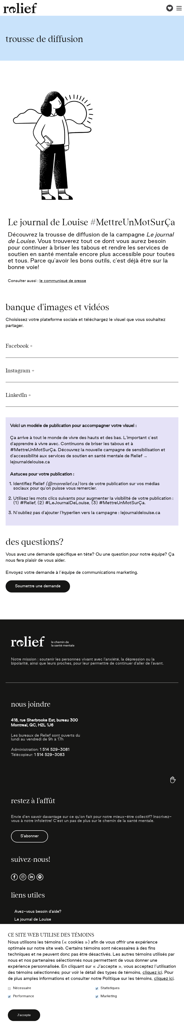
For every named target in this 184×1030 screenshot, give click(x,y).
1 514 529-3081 (54, 750)
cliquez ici (152, 973)
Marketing (109, 996)
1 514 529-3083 (49, 755)
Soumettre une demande (38, 586)
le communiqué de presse (62, 281)
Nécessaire (22, 988)
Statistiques (110, 988)
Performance (23, 996)
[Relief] (20, 8)
